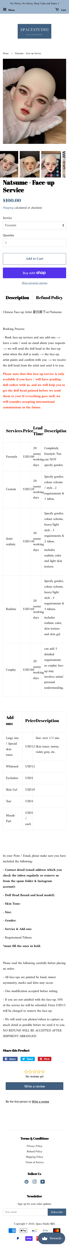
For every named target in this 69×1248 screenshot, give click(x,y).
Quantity (8, 235)
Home (6, 53)
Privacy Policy (35, 1146)
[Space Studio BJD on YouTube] (42, 1182)
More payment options (34, 283)
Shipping (8, 208)
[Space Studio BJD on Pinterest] (26, 1182)
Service (7, 218)
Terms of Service (34, 1162)
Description (17, 297)
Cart (63, 10)
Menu (11, 10)
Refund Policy (49, 297)
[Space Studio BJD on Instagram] (34, 1182)
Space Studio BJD (45, 1224)
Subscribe (57, 1212)
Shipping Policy (34, 1157)
